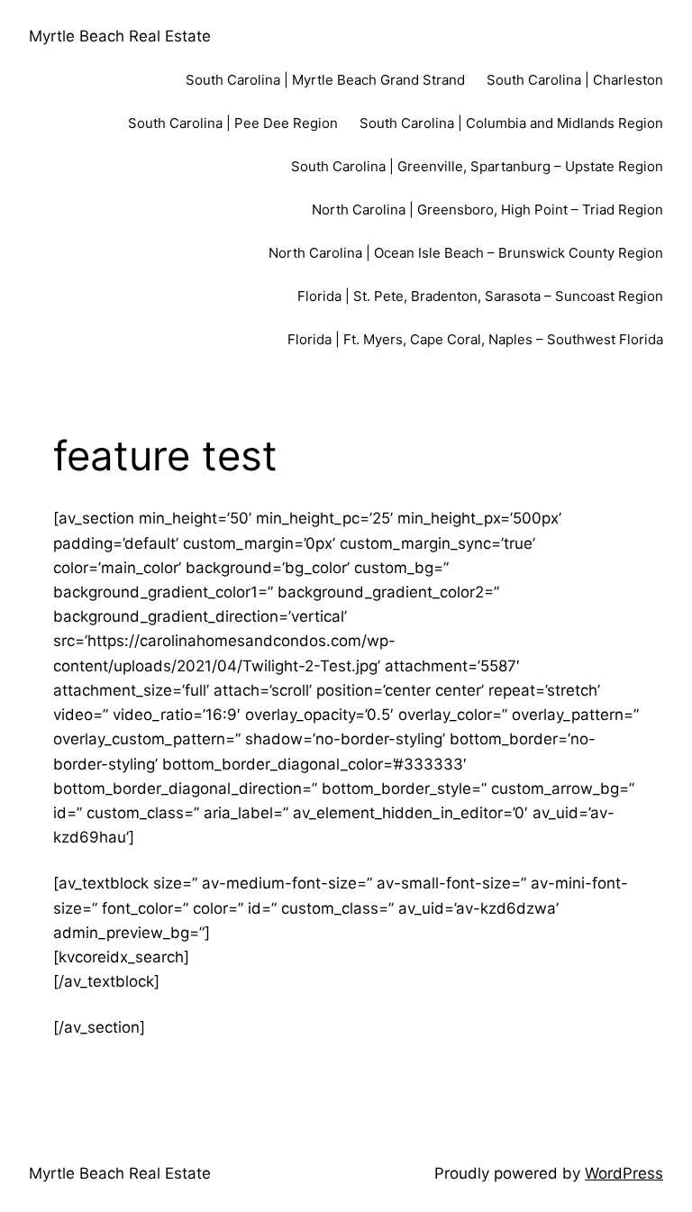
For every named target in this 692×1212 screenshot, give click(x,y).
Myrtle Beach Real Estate (120, 36)
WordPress (624, 1173)
